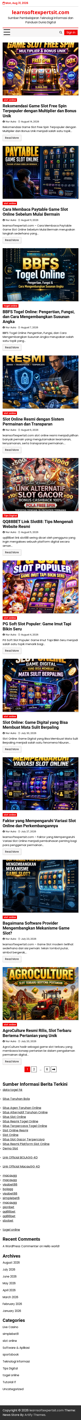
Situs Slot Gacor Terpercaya (23, 1139)
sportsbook (11, 1354)
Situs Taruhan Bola (16, 1099)
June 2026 (10, 1276)
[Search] (60, 32)
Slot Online (10, 1135)
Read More (12, 138)
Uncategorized (13, 1389)
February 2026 (12, 1304)
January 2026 (12, 1311)
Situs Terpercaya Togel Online (25, 1126)
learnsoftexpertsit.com (40, 12)
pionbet (8, 1207)
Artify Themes (34, 1415)
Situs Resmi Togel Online (20, 1121)
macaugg (10, 1175)
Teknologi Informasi (16, 1361)
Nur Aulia (11, 121)
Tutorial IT (9, 1382)
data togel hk (12, 1090)
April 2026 (9, 1290)
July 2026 (9, 1269)
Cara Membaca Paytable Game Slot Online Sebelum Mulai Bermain (35, 212)
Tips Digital (10, 515)
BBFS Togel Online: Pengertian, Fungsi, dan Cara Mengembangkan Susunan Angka (39, 316)
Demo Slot (10, 1148)
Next (54, 1069)
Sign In (70, 32)
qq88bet (9, 1211)
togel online (10, 305)
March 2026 (10, 1297)
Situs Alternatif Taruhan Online (25, 1112)
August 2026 (11, 1263)
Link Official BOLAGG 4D (20, 1157)
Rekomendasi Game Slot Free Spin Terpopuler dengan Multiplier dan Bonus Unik (39, 111)
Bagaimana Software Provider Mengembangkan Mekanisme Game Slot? (36, 928)
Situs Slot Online (14, 1117)
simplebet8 (11, 1198)
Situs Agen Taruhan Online (22, 1108)
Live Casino (10, 1327)
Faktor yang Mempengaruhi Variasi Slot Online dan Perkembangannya (39, 823)
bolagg (8, 1189)
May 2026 (9, 1283)
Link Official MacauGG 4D (21, 1166)
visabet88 (10, 1184)
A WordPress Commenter (21, 1246)
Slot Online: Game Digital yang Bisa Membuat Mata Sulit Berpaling (35, 725)
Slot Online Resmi (15, 1130)
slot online (10, 100)
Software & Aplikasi (16, 1348)
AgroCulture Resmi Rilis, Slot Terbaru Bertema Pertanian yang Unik (37, 1033)
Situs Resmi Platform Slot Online (26, 1144)
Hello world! (52, 1246)
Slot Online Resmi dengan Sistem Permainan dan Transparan (33, 421)
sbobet (8, 1220)
